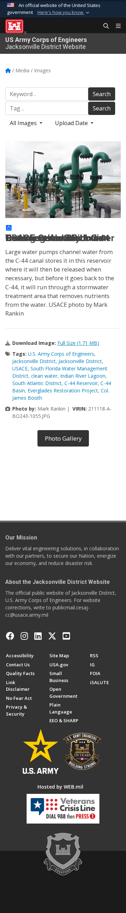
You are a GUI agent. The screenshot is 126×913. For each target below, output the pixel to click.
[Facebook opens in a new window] (10, 636)
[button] (64, 12)
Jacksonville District (34, 361)
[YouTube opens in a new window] (66, 636)
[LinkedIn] (38, 636)
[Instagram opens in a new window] (24, 636)
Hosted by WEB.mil (60, 786)
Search (102, 94)
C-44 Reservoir (81, 383)
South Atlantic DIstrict (37, 383)
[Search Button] (103, 26)
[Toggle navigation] (115, 26)
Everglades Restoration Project (63, 390)
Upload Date (72, 123)
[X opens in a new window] (52, 636)
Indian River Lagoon (82, 375)
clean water (44, 375)
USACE (20, 368)
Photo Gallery (63, 438)
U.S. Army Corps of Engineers (61, 353)
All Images (24, 123)
